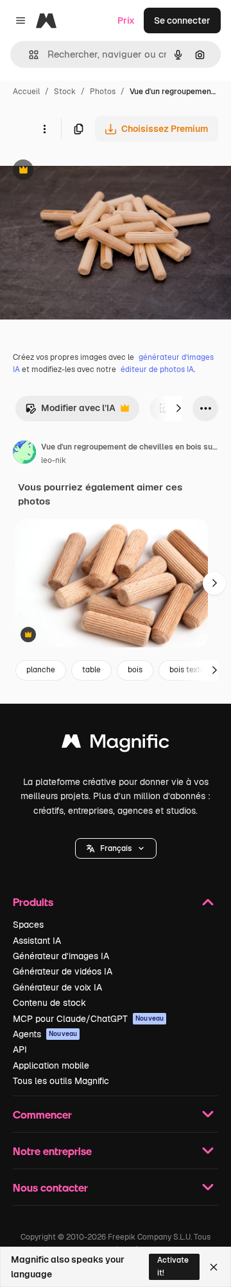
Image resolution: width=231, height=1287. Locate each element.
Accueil (26, 91)
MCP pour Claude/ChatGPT (88, 1018)
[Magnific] (115, 744)
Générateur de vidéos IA (62, 971)
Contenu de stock (49, 1002)
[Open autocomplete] (28, 55)
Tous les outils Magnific (61, 1081)
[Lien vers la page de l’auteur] (24, 454)
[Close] (213, 1267)
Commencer (42, 1114)
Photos (103, 91)
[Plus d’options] (44, 129)
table (91, 670)
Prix (126, 20)
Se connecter (182, 20)
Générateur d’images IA (61, 956)
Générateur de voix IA (57, 987)
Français (116, 848)
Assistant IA (37, 940)
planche (40, 670)
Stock (65, 91)
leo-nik (53, 460)
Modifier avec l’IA (70, 411)
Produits (33, 902)
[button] (116, 848)
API (20, 1049)
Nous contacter (50, 1187)
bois (135, 670)
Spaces (28, 924)
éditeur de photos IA (157, 369)
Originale (84, 171)
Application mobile (51, 1065)
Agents (45, 1034)
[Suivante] (178, 408)
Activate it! (173, 1266)
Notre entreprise (52, 1151)
